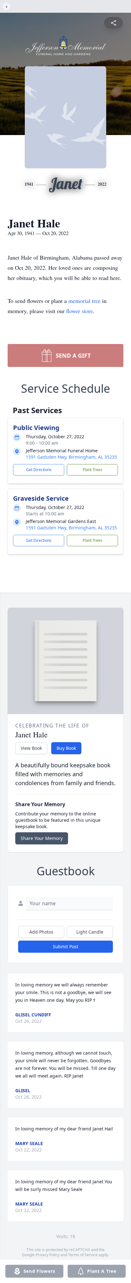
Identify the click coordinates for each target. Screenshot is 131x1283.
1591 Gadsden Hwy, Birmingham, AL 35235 (71, 457)
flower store (79, 311)
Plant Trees (92, 469)
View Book (31, 748)
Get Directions (39, 469)
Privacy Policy (47, 1255)
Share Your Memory (42, 838)
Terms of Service (83, 1255)
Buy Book (66, 748)
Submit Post (65, 946)
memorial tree (84, 301)
